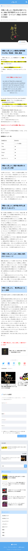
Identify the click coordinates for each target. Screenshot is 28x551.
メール (4, 419)
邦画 (3, 535)
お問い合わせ (21, 547)
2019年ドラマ (5, 515)
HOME (15, 544)
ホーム (5, 547)
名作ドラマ (4, 526)
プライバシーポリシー (12, 547)
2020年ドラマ (5, 518)
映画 (3, 529)
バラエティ (9, 368)
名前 (3, 413)
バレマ (14, 2)
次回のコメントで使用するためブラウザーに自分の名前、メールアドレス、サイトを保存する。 (14, 432)
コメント (4, 402)
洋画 (3, 532)
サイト (3, 425)
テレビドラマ (5, 521)
